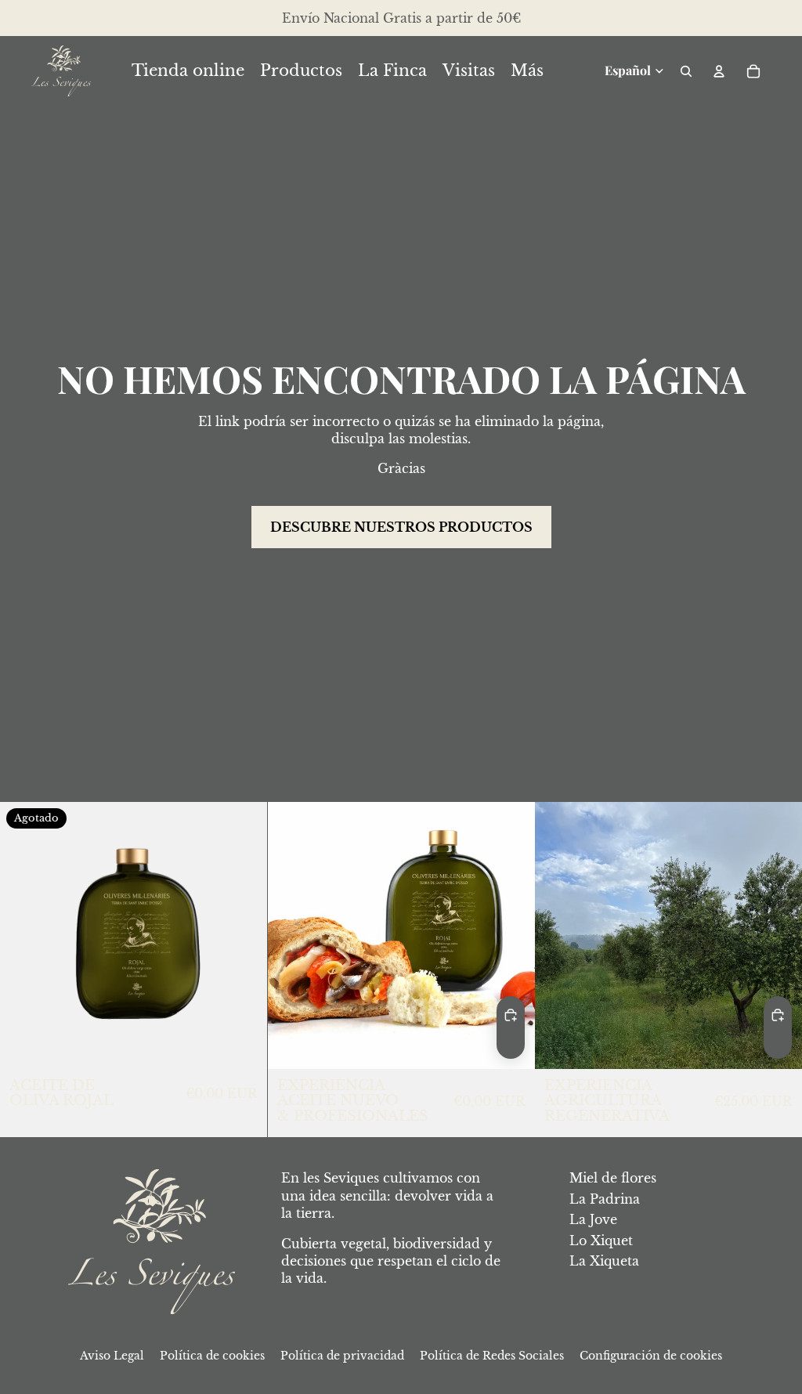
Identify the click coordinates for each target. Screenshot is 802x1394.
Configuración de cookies (651, 1356)
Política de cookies (212, 1356)
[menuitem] (527, 71)
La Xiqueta (604, 1261)
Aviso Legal (112, 1356)
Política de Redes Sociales (492, 1356)
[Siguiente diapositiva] (778, 936)
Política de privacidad (342, 1356)
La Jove (593, 1219)
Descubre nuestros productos (401, 527)
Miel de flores (612, 1178)
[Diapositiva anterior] (558, 936)
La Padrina (604, 1199)
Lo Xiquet (601, 1240)
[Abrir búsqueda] (686, 71)
